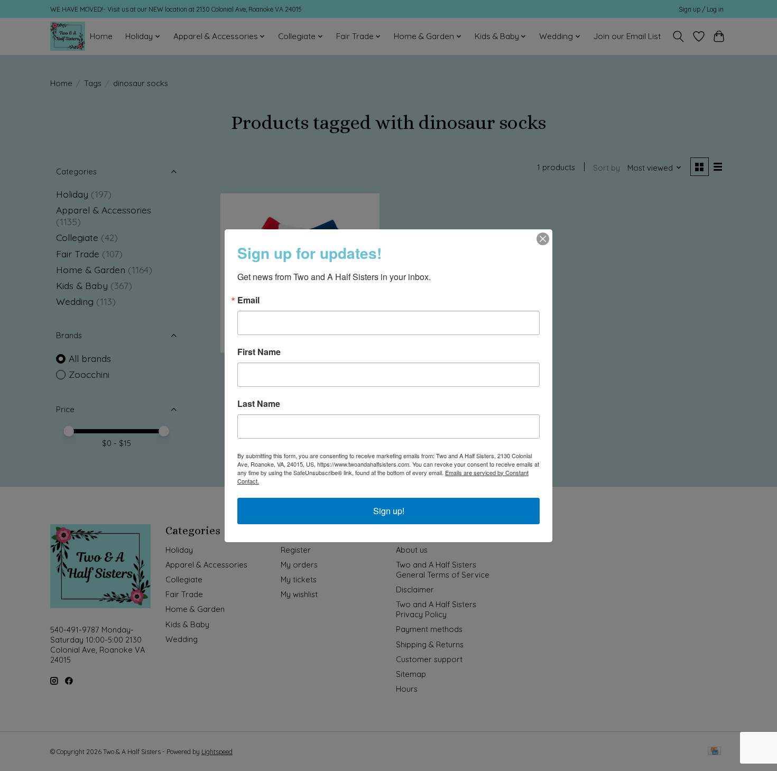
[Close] (542, 239)
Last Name (258, 404)
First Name (259, 352)
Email (248, 300)
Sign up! (388, 511)
